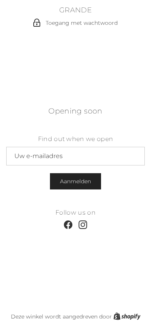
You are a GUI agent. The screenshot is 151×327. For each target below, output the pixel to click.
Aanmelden (75, 181)
